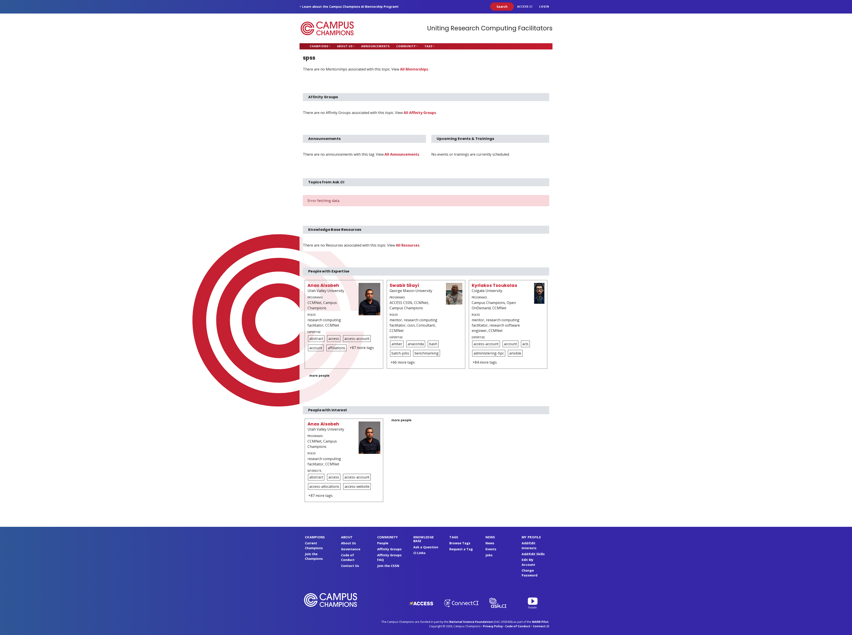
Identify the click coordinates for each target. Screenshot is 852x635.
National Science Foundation (471, 622)
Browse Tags (459, 543)
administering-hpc (488, 353)
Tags (428, 46)
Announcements (375, 46)
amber (396, 343)
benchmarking (426, 353)
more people (319, 375)
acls (525, 343)
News (489, 543)
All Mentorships (414, 69)
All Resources (407, 245)
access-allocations (324, 486)
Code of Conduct (518, 626)
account (315, 347)
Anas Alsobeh (323, 285)
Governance (350, 549)
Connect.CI (541, 626)
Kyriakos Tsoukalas (494, 285)
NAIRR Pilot (540, 622)
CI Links (419, 553)
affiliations (336, 347)
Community (406, 46)
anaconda (416, 343)
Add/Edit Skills (533, 554)
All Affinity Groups (420, 112)
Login (544, 6)
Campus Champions (327, 28)
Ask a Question (425, 547)
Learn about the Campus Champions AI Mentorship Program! (350, 6)
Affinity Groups (389, 549)
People (382, 543)
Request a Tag (461, 549)
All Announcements (402, 154)
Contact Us (350, 566)
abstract (316, 338)
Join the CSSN (388, 566)
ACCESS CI (524, 6)
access (333, 338)
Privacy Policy (493, 626)
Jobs (489, 555)
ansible (515, 353)
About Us (345, 46)
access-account (356, 338)
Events (490, 549)
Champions (319, 46)
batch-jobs (400, 353)
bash (433, 343)
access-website (357, 486)
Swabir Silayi (404, 285)
